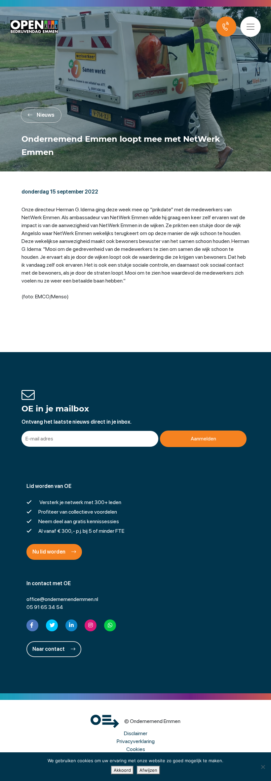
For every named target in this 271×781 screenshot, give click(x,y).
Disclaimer (135, 733)
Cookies (135, 749)
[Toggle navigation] (250, 26)
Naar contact (49, 649)
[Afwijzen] (262, 767)
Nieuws (45, 115)
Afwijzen (148, 770)
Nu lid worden (49, 552)
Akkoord (122, 770)
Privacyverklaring (136, 741)
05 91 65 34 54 (44, 607)
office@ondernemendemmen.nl (62, 599)
